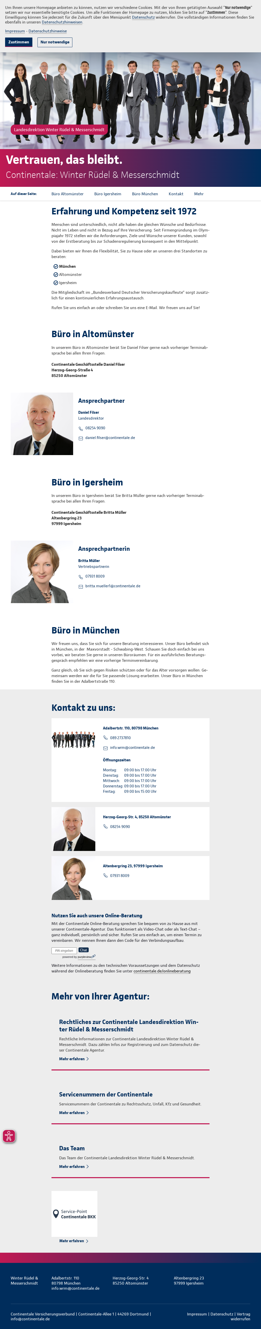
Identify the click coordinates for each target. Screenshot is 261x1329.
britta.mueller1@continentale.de (112, 586)
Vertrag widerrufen (240, 1316)
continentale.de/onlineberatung (162, 971)
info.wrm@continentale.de (132, 747)
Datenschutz (143, 17)
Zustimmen (18, 42)
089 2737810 (120, 738)
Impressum (15, 31)
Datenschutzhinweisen (62, 22)
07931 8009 (95, 576)
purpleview (84, 956)
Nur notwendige (55, 42)
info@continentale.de (30, 1318)
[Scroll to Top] (235, 649)
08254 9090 (95, 428)
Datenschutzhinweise (48, 31)
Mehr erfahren (72, 1058)
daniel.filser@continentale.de (110, 437)
